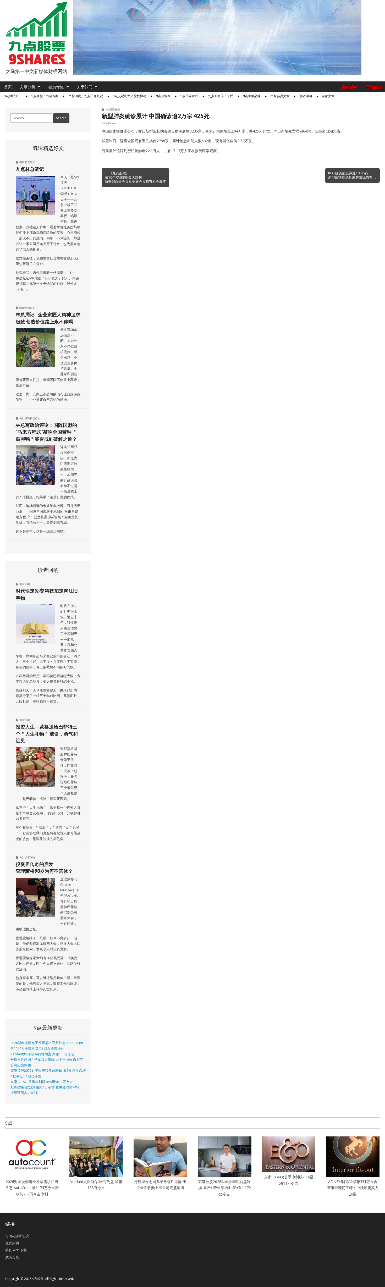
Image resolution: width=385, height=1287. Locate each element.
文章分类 (27, 87)
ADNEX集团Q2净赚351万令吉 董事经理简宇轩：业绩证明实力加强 (352, 1187)
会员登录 (350, 87)
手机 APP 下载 (16, 1250)
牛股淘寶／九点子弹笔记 (85, 96)
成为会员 (373, 87)
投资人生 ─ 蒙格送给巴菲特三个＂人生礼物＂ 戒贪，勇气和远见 (47, 733)
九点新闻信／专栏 (220, 96)
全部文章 (328, 96)
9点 (21, 418)
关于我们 (84, 87)
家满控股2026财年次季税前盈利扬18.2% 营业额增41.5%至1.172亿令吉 (224, 1187)
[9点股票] (36, 33)
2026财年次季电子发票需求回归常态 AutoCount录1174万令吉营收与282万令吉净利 (32, 1187)
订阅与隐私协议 (17, 1236)
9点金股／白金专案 (44, 96)
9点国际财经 (189, 96)
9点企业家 (163, 96)
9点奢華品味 (252, 96)
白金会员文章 (280, 96)
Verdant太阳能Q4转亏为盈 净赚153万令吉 (42, 1054)
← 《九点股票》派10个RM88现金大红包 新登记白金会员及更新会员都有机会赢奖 (135, 177)
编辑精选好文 (27, 162)
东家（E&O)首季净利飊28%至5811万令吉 (41, 1082)
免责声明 (12, 1243)
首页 (8, 87)
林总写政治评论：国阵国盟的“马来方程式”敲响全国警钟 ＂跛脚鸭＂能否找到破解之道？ (46, 432)
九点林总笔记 (30, 169)
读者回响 (305, 96)
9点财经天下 (12, 96)
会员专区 (56, 87)
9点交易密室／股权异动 (129, 96)
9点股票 (37, 1279)
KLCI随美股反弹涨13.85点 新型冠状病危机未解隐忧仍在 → (352, 175)
